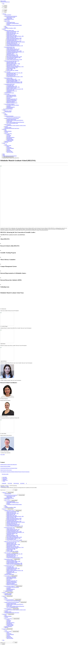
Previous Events (9, 151)
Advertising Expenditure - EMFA (10, 28)
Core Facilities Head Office (11, 95)
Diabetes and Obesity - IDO (11, 37)
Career (4, 112)
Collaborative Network (8, 108)
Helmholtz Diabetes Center (9, 510)
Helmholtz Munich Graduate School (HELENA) (15, 120)
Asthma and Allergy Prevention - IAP (13, 529)
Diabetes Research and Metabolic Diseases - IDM (15, 36)
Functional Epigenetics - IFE (11, 61)
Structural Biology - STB (11, 68)
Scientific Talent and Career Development (10, 155)
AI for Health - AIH (10, 85)
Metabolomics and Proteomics (12, 100)
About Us (4, 13)
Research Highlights (8, 131)
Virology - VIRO (10, 69)
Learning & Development (9, 599)
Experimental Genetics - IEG (12, 520)
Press (3, 3)
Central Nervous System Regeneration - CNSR (15, 76)
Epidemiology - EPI (10, 53)
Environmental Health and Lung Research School (8, 468)
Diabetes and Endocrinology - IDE (12, 33)
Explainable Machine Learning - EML (13, 568)
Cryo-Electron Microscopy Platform (13, 105)
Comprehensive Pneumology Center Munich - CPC (15, 51)
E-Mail (7, 486)
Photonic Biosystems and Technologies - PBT (14, 82)
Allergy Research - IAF (11, 528)
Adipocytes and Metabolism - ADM (13, 31)
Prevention (8, 136)
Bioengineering (9, 138)
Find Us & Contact (10, 152)
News (6, 130)
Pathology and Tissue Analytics (12, 102)
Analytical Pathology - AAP (11, 560)
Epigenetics (9, 588)
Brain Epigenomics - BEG (11, 73)
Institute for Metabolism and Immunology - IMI (15, 45)
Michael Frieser (9, 18)
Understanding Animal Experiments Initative (14, 25)
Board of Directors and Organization (11, 495)
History (8, 146)
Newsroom (4, 129)
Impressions (9, 150)
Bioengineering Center (8, 559)
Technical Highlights (10, 148)
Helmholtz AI (9, 91)
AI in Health (9, 135)
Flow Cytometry (9, 578)
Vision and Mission (8, 14)
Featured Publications (8, 141)
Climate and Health (10, 140)
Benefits (6, 114)
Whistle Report (5, 480)
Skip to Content (3, 0)
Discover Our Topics (8, 618)
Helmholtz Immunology (11, 589)
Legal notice (5, 477)
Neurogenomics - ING (10, 89)
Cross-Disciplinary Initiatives (10, 586)
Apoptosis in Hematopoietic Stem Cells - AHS (14, 72)
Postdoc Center (9, 121)
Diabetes (8, 134)
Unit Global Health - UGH (11, 58)
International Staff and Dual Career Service (12, 128)
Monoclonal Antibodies (11, 101)
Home (4, 153)
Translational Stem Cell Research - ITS (13, 43)
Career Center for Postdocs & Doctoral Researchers (15, 122)
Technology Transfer (8, 110)
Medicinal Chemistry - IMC (11, 62)
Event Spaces (9, 147)
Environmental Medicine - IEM (12, 52)
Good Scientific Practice (11, 22)
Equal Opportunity (8, 608)
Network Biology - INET (11, 64)
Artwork (8, 149)
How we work (7, 500)
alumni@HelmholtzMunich (9, 498)
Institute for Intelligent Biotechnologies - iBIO (14, 81)
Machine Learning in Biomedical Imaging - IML (15, 88)
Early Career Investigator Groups (12, 123)
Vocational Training (8, 127)
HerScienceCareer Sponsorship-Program (13, 600)
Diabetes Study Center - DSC (12, 35)
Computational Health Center (10, 565)
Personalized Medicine (10, 137)
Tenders (6, 27)
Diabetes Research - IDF (11, 34)
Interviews (6, 142)
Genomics (8, 579)
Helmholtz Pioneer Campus (9, 92)
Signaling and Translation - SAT (12, 67)
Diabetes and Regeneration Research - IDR (14, 519)
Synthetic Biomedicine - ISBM (12, 80)
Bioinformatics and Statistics (11, 96)
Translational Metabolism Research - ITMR (14, 40)
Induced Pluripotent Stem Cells (12, 98)
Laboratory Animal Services (11, 99)
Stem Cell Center (8, 552)
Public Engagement (8, 111)
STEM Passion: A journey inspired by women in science (16, 125)
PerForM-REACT (10, 590)
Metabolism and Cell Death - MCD (13, 65)
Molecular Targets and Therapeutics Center (12, 541)
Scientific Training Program (11, 119)
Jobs (5, 26)
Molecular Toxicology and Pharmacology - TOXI (15, 66)
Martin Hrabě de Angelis (11, 17)
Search (1, 642)
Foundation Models (10, 139)
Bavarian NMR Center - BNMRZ (12, 70)
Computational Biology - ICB (12, 86)
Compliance (5, 479)
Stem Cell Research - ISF (11, 75)
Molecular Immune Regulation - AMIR (13, 63)
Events (4, 143)
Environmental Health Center (10, 527)
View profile (2, 454)
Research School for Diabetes (5, 466)
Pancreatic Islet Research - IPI (12, 42)
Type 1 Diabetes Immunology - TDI (13, 44)
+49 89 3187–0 (3, 486)
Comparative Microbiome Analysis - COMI (14, 50)
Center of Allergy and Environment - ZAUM (14, 59)
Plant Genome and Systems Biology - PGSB (14, 56)
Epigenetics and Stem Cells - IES (12, 74)
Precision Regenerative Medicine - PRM (13, 57)
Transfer (4, 109)
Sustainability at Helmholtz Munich (13, 23)
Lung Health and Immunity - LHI (12, 55)
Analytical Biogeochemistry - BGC (13, 530)
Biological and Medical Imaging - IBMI (13, 79)
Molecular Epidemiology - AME (12, 54)
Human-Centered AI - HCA (11, 569)
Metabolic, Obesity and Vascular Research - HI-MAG (16, 41)
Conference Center (8, 631)
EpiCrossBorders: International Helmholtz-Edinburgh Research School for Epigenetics (14, 471)
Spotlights (6, 132)
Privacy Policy (5, 478)
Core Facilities (7, 575)
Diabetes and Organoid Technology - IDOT (14, 38)
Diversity (8, 24)
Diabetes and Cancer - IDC (11, 32)
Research (4, 508)
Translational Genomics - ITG (12, 90)
